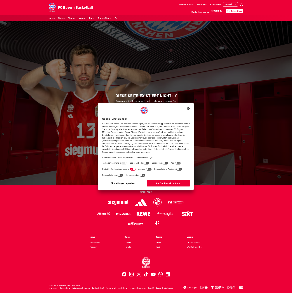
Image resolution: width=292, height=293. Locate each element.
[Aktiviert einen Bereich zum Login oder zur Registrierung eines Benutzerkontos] (241, 4)
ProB (158, 247)
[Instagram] (131, 274)
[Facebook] (124, 274)
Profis (158, 243)
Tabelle (128, 243)
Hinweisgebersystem (137, 288)
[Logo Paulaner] (123, 213)
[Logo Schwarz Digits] (164, 213)
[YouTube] (153, 274)
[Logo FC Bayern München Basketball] (146, 262)
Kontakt (151, 288)
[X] (138, 274)
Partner (146, 191)
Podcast (93, 247)
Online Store (104, 18)
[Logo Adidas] (141, 202)
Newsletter (95, 243)
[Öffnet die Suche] (116, 18)
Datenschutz (65, 288)
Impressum (53, 288)
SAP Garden (215, 4)
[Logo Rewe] (143, 213)
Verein (82, 18)
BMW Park (202, 4)
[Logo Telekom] (156, 223)
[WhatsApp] (160, 274)
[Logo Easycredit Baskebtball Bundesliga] (204, 287)
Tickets (128, 247)
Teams (71, 18)
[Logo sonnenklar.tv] (135, 223)
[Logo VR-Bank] (176, 202)
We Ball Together (194, 247)
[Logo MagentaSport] (217, 287)
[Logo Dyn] (231, 287)
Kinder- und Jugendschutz (116, 288)
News (52, 18)
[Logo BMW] (157, 202)
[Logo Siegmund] (118, 202)
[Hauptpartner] (216, 11)
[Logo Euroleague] (190, 287)
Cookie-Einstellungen (164, 288)
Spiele (61, 18)
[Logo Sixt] (187, 213)
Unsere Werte (193, 243)
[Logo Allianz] (103, 213)
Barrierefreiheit (98, 288)
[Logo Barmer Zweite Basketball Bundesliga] (241, 287)
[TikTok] (146, 274)
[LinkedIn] (167, 274)
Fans (91, 18)
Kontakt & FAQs (186, 4)
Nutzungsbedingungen (81, 288)
